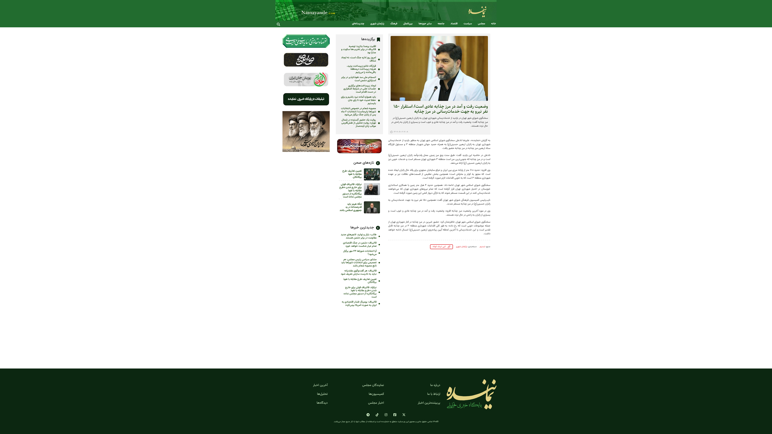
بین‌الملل (408, 24)
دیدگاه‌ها (322, 403)
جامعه (441, 24)
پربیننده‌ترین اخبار (429, 403)
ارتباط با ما (433, 394)
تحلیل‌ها (322, 394)
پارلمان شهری (377, 24)
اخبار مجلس (376, 403)
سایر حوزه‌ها (425, 24)
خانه (493, 24)
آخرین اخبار (320, 385)
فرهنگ (393, 24)
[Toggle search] (278, 24)
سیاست (468, 24)
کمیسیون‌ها (376, 394)
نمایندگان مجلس (373, 385)
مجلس (481, 24)
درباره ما (435, 385)
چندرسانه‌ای (358, 24)
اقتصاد (454, 24)
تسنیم (482, 246)
